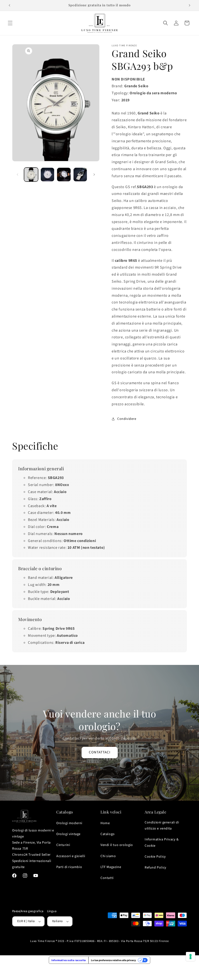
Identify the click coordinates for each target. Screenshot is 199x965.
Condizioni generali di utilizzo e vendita (162, 825)
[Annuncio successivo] (189, 5)
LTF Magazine (110, 867)
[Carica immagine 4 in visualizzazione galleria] (80, 174)
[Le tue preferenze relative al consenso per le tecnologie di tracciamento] (190, 956)
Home (105, 823)
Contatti (107, 878)
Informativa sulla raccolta (68, 960)
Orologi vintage (68, 834)
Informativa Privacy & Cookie (162, 842)
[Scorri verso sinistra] (17, 174)
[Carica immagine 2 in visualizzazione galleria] (48, 174)
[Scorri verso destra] (94, 174)
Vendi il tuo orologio (116, 845)
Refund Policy (155, 867)
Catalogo (107, 834)
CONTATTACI (99, 752)
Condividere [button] (126, 418)
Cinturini (63, 845)
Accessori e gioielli (70, 856)
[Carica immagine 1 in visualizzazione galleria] (31, 174)
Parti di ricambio (69, 867)
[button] (10, 23)
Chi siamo (108, 856)
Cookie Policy (155, 856)
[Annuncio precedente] (9, 5)
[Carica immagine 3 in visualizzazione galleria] (64, 174)
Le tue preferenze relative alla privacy (113, 960)
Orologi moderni (69, 823)
